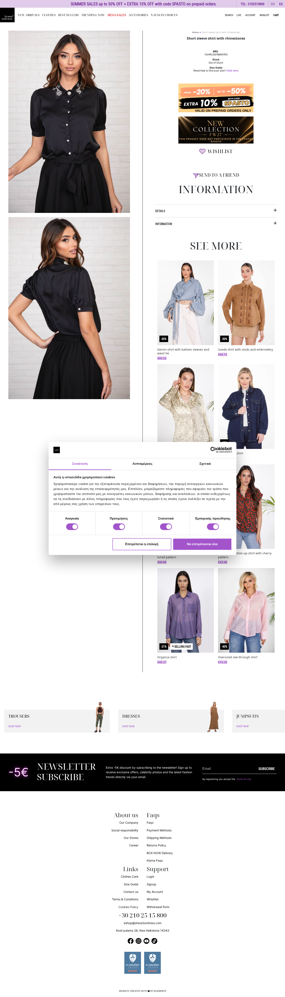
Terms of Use (243, 779)
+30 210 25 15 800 (142, 915)
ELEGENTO (160, 991)
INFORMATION (163, 224)
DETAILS (160, 211)
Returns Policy (156, 845)
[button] (273, 4)
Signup (151, 884)
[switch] (119, 529)
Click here (232, 70)
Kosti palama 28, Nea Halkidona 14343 (142, 930)
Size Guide (131, 884)
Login (150, 876)
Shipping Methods (159, 838)
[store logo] (7, 15)
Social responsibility (124, 830)
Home (195, 32)
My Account (155, 891)
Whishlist (153, 899)
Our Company (128, 822)
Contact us (131, 891)
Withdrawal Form (158, 907)
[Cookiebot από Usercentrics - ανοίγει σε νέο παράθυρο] (213, 450)
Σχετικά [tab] (205, 463)
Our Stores (131, 838)
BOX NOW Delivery (160, 853)
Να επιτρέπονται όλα (202, 544)
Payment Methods (159, 830)
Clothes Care (129, 876)
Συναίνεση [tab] (80, 463)
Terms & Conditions (125, 899)
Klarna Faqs (155, 860)
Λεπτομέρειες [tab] (142, 463)
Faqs (150, 822)
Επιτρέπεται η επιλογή (141, 544)
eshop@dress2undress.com (142, 923)
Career (133, 845)
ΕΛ (281, 3)
